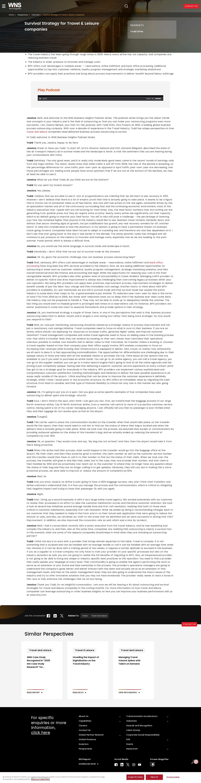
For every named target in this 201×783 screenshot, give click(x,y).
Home (11, 15)
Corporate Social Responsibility (142, 735)
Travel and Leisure (99, 616)
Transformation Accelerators (141, 716)
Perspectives (23, 15)
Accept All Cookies (135, 777)
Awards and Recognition (139, 725)
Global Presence (87, 739)
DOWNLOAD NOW (87, 764)
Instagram (133, 764)
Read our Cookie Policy (40, 779)
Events (129, 744)
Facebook (116, 764)
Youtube (139, 764)
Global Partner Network (91, 735)
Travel (84, 616)
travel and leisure (37, 131)
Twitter (127, 764)
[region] (100, 777)
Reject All (154, 777)
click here (40, 732)
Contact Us (85, 730)
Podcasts (36, 15)
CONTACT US (189, 624)
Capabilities (85, 721)
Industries (131, 721)
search (126, 6)
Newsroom (132, 749)
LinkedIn (121, 764)
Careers (83, 725)
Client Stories (133, 730)
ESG (128, 739)
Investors (84, 744)
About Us (83, 716)
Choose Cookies (173, 777)
